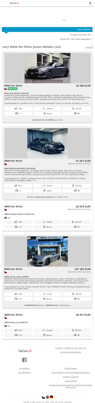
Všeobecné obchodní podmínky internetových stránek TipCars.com (70, 386)
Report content (71, 368)
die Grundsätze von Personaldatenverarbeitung (71, 373)
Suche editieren (84, 29)
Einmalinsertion (24, 373)
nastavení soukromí (71, 377)
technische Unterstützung (70, 352)
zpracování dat (71, 381)
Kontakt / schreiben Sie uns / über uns (70, 348)
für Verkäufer (24, 368)
